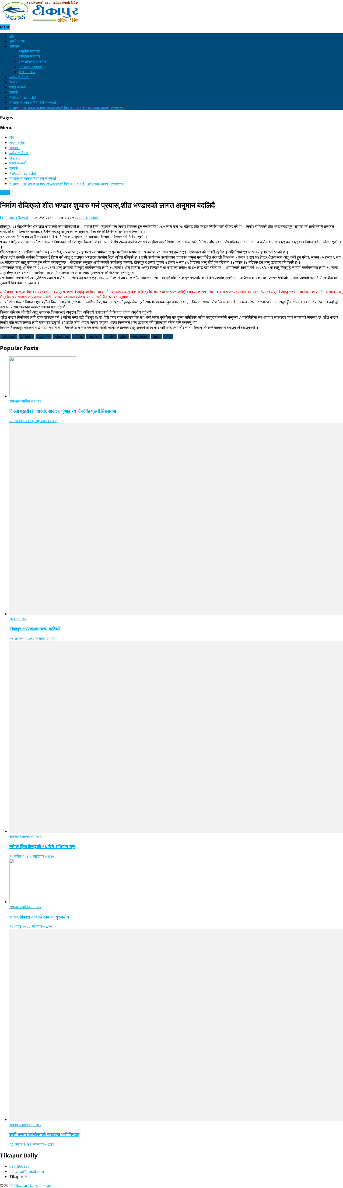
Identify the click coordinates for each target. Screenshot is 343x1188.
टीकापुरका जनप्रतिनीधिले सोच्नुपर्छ (32, 102)
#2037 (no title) (22, 97)
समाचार (14, 46)
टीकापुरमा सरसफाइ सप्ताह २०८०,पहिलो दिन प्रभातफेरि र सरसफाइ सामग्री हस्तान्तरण (67, 107)
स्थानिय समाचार (29, 51)
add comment (89, 217)
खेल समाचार (27, 71)
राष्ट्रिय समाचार (29, 56)
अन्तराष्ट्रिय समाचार (32, 61)
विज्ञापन (14, 82)
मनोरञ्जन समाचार (31, 66)
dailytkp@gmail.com (26, 1171)
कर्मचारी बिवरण (19, 76)
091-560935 (19, 1166)
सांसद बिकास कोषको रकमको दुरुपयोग (39, 917)
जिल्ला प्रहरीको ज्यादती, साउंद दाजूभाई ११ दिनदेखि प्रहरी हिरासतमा (62, 411)
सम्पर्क (13, 92)
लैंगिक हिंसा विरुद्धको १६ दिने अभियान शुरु (42, 846)
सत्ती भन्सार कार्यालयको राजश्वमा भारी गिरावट (44, 1134)
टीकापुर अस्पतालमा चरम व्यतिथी (34, 629)
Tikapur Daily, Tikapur (33, 1185)
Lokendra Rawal (14, 217)
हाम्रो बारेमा (17, 41)
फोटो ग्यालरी (17, 87)
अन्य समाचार (17, 618)
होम (11, 35)
